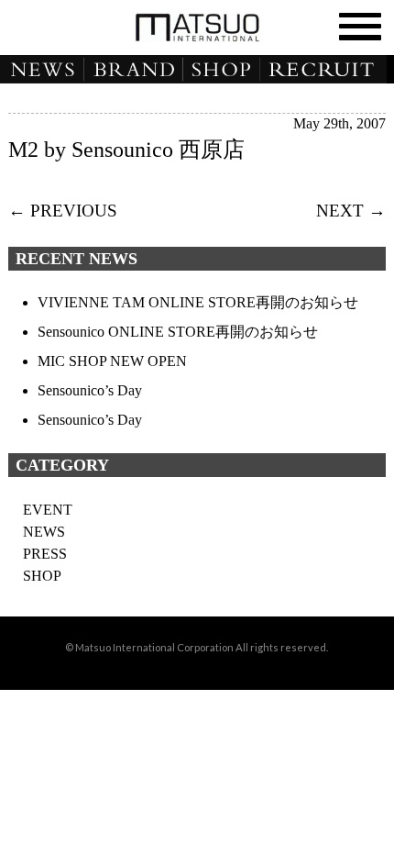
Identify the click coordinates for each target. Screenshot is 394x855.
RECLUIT (329, 69)
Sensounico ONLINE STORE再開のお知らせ (178, 331)
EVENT (47, 509)
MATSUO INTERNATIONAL (197, 27)
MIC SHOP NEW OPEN (112, 361)
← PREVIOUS (62, 210)
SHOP (225, 69)
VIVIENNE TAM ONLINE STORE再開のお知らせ (198, 302)
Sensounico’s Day (90, 390)
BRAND (134, 69)
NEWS (42, 69)
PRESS (45, 553)
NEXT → (351, 210)
